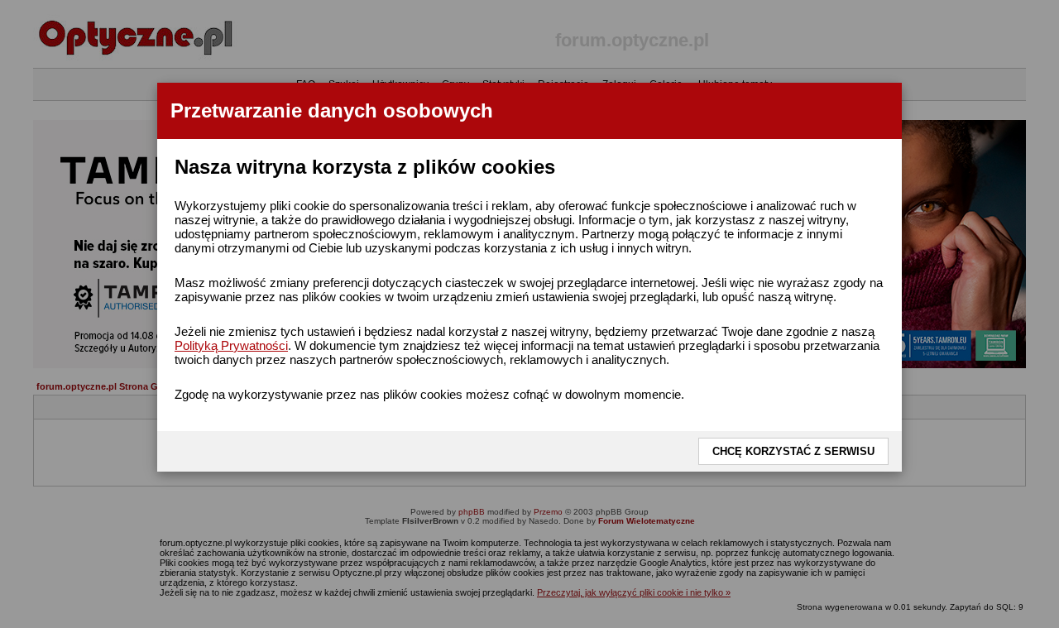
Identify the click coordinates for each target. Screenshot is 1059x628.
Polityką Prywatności (231, 345)
